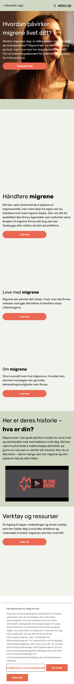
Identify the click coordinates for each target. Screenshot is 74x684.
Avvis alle (57, 667)
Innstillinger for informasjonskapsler (26, 667)
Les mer (24, 234)
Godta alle (17, 677)
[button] (56, 5)
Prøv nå (24, 542)
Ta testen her (25, 66)
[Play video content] (37, 483)
